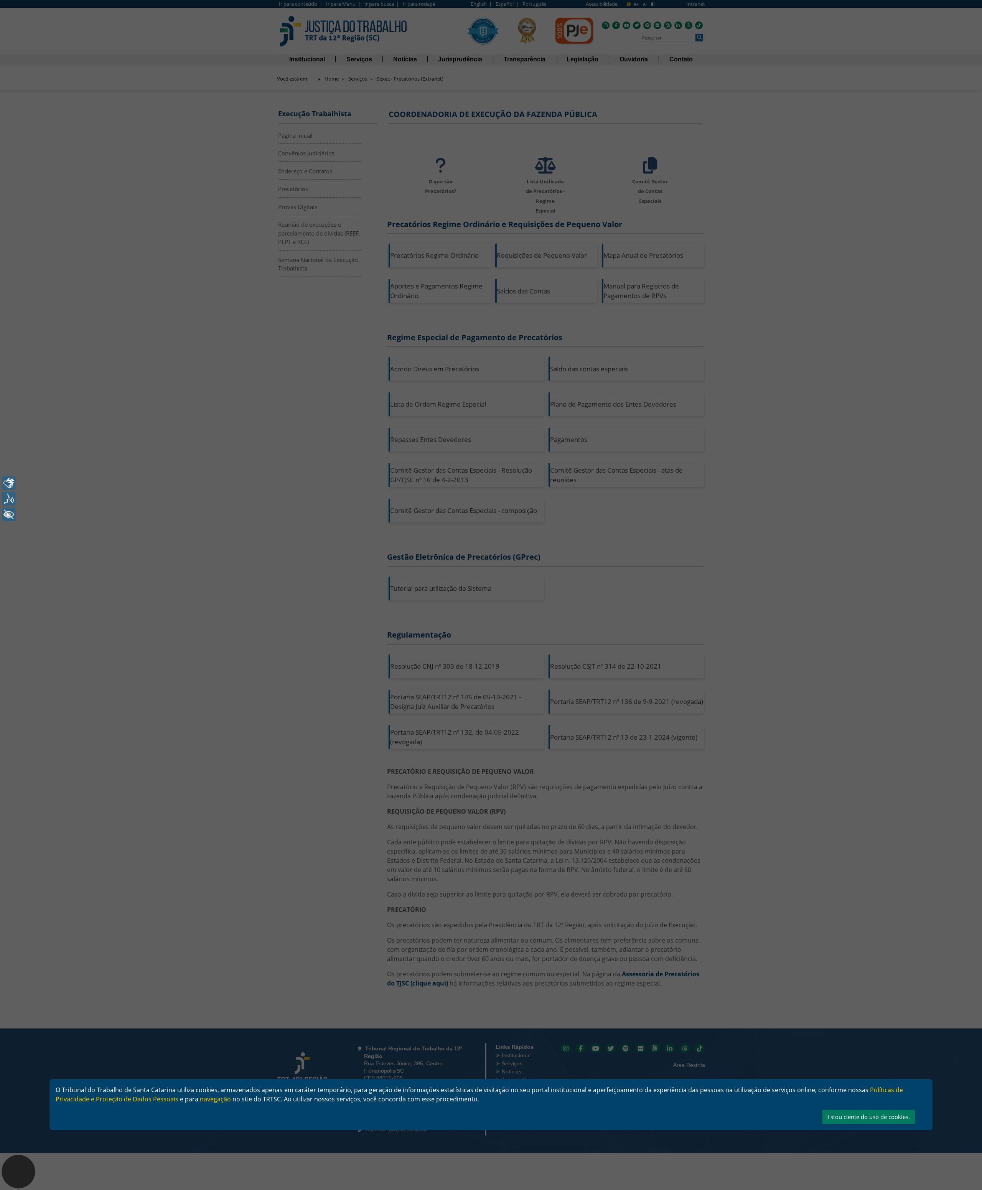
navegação (215, 1099)
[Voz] (9, 499)
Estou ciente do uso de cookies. (868, 1117)
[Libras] (9, 483)
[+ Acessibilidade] (9, 514)
